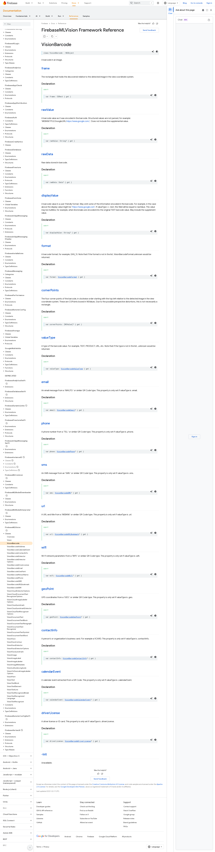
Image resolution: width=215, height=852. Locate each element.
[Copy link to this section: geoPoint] (56, 589)
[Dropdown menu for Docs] (79, 3)
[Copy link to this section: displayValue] (60, 195)
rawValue (47, 110)
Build (28, 3)
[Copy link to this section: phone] (52, 423)
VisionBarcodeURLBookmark (67, 534)
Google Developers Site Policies (72, 787)
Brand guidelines (130, 822)
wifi (43, 547)
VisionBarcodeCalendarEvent (78, 700)
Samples (86, 16)
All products (126, 836)
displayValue (49, 195)
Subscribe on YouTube (88, 818)
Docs (74, 3)
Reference (73, 16)
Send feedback (149, 30)
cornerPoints (50, 290)
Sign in (209, 3)
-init (44, 754)
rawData (47, 154)
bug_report (203, 10)
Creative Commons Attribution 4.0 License (108, 784)
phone (45, 423)
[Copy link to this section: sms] (49, 465)
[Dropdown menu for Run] (44, 3)
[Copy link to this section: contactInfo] (59, 630)
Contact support (129, 806)
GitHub (39, 822)
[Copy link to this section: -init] (49, 754)
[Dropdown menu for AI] (40, 16)
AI (36, 16)
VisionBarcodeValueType (72, 369)
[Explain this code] (153, 51)
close (211, 10)
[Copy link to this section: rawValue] (56, 110)
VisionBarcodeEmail (66, 410)
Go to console (197, 3)
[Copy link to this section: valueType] (57, 337)
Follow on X (84, 814)
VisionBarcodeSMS (63, 493)
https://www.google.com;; (78, 121)
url (43, 506)
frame (45, 68)
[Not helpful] (157, 23)
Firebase (44, 23)
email (45, 382)
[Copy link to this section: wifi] (48, 547)
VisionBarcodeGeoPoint (70, 617)
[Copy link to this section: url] (47, 506)
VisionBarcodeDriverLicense (78, 741)
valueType (48, 338)
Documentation (12, 10)
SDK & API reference (44, 810)
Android (67, 836)
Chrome (79, 836)
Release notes (128, 818)
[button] (16, 32)
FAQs (125, 826)
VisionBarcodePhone (66, 451)
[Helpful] (153, 23)
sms (44, 465)
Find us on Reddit (86, 810)
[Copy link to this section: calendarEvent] (63, 671)
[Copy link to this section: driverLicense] (62, 713)
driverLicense (50, 713)
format (46, 246)
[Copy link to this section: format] (53, 246)
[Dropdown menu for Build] (33, 3)
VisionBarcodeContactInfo (75, 658)
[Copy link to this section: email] (51, 382)
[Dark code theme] (157, 51)
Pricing (64, 3)
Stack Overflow (129, 810)
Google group (128, 814)
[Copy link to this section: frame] (52, 68)
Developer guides (43, 806)
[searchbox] (16, 24)
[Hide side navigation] (29, 847)
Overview (7, 16)
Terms (38, 847)
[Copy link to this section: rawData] (55, 154)
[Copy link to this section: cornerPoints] (61, 290)
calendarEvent (51, 672)
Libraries (39, 818)
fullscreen (207, 10)
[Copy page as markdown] (52, 36)
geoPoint (47, 589)
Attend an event (86, 822)
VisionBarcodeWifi (64, 575)
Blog (185, 3)
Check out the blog (87, 806)
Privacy (46, 847)
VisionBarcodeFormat (67, 277)
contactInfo (49, 630)
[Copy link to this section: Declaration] (57, 83)
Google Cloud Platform (108, 836)
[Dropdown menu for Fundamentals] (30, 16)
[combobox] (141, 3)
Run (39, 3)
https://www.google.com (83, 207)
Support (87, 3)
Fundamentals (21, 16)
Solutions (53, 3)
